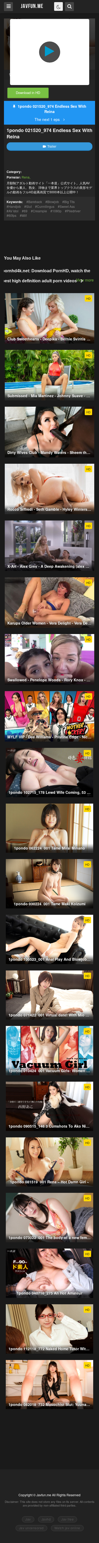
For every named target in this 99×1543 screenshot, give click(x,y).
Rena (26, 177)
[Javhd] (32, 6)
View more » (86, 280)
